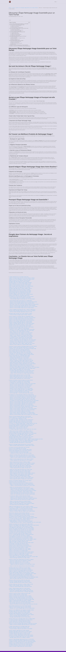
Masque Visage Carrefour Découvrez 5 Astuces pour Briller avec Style (22, 362)
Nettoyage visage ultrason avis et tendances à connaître (20, 637)
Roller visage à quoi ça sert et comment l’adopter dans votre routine (22, 343)
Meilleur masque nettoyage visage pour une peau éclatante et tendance (21, 572)
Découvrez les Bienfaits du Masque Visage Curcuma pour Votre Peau (21, 360)
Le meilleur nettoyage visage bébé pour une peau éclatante (19, 581)
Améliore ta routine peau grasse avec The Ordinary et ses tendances (22, 489)
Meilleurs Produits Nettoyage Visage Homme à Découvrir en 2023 (21, 311)
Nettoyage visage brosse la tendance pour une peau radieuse (19, 567)
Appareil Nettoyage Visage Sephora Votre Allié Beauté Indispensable (22, 578)
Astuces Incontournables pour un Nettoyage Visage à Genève (19, 355)
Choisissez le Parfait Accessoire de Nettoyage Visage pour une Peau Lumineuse (23, 346)
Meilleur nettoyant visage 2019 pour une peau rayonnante (19, 630)
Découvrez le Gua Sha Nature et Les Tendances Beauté (18, 550)
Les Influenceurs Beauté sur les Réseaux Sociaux (17, 27)
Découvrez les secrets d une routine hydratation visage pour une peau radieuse (23, 517)
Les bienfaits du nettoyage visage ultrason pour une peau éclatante (21, 636)
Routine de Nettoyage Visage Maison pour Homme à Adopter (20, 557)
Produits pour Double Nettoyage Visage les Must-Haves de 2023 (21, 586)
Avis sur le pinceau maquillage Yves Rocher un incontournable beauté (21, 534)
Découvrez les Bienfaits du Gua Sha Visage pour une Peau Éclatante (21, 380)
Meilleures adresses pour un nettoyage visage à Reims (18, 426)
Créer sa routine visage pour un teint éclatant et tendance (20, 476)
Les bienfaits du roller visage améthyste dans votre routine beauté (22, 330)
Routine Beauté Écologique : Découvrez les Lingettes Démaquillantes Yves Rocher (23, 440)
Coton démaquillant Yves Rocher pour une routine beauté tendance (20, 536)
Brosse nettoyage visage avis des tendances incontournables (20, 297)
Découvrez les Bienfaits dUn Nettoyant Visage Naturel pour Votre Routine (22, 640)
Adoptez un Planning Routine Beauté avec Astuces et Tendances (20, 600)
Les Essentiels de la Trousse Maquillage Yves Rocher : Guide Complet (21, 434)
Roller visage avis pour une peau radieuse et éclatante (19, 331)
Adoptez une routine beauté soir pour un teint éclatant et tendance (21, 506)
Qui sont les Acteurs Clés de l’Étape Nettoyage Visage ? (17, 24)
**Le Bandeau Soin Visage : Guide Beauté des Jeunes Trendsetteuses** (21, 419)
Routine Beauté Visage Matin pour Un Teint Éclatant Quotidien (20, 605)
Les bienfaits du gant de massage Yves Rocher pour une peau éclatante (21, 516)
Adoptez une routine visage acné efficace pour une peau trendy (21, 469)
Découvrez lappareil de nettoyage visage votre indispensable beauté (21, 316)
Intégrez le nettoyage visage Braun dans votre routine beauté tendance (21, 323)
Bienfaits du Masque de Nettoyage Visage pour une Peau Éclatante (20, 322)
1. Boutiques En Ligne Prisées (14, 32)
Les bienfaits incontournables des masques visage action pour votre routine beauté (24, 367)
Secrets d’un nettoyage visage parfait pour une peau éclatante (27, 7)
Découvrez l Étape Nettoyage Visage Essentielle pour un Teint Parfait (21, 639)
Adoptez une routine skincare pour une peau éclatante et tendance (20, 526)
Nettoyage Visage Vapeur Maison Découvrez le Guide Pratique (20, 442)
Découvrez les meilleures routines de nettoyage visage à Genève (20, 449)
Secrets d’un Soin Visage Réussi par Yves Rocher (17, 448)
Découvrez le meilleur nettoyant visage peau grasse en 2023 (19, 593)
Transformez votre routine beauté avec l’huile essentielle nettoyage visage (22, 348)
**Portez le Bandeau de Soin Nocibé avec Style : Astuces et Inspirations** (22, 309)
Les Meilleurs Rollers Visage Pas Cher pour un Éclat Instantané (21, 342)
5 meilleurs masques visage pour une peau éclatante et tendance (21, 361)
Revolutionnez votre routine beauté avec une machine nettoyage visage (21, 599)
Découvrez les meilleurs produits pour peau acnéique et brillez (20, 533)
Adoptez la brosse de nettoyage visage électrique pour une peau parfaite (23, 624)
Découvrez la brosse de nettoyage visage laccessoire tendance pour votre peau (23, 623)
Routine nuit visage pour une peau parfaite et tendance (19, 554)
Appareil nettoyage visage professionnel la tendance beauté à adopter (22, 445)
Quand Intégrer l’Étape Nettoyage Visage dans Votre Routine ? (18, 36)
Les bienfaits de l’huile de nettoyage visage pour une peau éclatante (21, 354)
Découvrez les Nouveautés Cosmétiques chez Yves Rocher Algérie (20, 480)
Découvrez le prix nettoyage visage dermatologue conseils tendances (22, 614)
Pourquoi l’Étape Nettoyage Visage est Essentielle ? (17, 40)
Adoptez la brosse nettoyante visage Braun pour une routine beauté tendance (23, 408)
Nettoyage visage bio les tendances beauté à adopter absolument (20, 282)
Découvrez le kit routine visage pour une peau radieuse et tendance (22, 464)
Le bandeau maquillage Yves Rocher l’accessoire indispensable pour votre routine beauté (25, 522)
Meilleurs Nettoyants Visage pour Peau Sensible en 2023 (19, 627)
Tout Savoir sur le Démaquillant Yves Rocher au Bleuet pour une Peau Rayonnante (23, 507)
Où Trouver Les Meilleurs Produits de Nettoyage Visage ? (17, 31)
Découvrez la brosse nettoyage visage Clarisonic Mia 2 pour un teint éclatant (23, 306)
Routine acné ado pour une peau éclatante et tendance (18, 547)
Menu (55, 1)
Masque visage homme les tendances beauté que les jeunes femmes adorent (22, 368)
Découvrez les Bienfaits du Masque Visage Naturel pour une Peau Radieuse (23, 363)
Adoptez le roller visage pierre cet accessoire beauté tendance (21, 335)
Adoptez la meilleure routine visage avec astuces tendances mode (21, 474)
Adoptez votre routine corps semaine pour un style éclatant (19, 287)
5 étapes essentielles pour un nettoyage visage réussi (18, 276)
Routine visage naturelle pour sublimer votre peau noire (20, 467)
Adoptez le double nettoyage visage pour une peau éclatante (19, 585)
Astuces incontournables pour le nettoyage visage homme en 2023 (20, 555)
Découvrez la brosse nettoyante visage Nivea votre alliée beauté (21, 407)
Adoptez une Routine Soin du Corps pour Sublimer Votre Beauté (20, 290)
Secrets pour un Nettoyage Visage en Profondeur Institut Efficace (21, 590)
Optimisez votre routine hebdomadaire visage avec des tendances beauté (21, 279)
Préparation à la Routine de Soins (15, 42)
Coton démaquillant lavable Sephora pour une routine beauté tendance (21, 527)
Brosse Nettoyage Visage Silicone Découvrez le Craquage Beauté (21, 300)
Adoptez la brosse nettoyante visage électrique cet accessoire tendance (22, 413)
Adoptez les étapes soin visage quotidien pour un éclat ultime (20, 571)
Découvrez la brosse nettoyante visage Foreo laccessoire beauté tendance (23, 401)
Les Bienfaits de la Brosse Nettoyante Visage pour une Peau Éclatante (21, 394)
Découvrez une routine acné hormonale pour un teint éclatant (20, 548)
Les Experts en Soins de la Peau (15, 26)
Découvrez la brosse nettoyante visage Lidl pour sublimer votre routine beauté (24, 414)
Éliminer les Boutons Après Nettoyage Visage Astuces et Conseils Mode (21, 347)
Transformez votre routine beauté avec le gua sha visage (20, 382)
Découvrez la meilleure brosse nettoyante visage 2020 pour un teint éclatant (23, 406)
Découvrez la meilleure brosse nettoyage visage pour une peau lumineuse (22, 305)
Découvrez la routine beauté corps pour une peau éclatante (19, 515)
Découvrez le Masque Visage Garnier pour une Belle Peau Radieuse (21, 377)
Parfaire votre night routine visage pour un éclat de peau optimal (21, 477)
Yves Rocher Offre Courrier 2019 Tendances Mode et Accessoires (20, 532)
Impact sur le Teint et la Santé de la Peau (16, 41)
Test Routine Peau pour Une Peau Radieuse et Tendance (19, 504)
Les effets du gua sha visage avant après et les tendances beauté (21, 389)
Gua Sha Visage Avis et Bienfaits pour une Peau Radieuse (20, 381)
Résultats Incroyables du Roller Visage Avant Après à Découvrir (21, 338)
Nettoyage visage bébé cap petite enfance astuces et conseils (21, 582)
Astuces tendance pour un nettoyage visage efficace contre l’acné (20, 417)
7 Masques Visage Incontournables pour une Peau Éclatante (19, 356)
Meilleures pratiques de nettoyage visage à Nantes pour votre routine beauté (22, 433)
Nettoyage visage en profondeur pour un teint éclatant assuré (20, 589)
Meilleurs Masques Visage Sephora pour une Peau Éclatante (20, 378)
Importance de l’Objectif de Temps (15, 39)
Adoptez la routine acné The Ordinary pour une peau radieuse (20, 549)
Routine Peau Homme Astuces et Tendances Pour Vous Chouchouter (21, 502)
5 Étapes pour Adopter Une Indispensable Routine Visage (19, 475)
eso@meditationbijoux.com (14, 16)
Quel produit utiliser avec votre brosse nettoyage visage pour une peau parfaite (24, 304)
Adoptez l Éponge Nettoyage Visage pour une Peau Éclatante (19, 588)
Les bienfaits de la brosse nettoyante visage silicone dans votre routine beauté (24, 400)
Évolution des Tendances (14, 38)
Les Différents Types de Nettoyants (15, 29)
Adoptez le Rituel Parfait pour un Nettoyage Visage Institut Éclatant (21, 601)
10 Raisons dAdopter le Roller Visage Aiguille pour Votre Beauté (21, 336)
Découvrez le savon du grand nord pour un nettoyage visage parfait (21, 591)
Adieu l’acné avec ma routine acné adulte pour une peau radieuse (20, 540)
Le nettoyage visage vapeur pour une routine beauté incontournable (21, 441)
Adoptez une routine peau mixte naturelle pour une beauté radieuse (22, 499)
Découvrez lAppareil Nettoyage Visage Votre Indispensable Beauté (20, 574)
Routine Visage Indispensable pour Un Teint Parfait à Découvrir (20, 450)
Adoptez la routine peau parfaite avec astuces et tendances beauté (21, 484)
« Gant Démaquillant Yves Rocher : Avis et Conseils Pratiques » (20, 435)
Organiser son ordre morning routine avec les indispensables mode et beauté (22, 573)
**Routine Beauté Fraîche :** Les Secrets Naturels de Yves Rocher (20, 508)
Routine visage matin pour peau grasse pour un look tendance (21, 460)
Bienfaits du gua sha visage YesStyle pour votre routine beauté (21, 388)
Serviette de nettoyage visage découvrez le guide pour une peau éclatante (22, 317)
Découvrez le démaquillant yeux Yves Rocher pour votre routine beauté (21, 529)
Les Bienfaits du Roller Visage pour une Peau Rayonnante (19, 328)
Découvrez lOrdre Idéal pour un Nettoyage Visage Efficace (19, 295)
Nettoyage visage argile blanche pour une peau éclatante (19, 281)
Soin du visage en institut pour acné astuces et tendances (19, 535)
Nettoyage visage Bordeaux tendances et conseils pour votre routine (21, 436)
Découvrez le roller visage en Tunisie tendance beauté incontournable (22, 329)
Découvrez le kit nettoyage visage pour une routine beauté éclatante (21, 642)
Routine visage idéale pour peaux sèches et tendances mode (20, 465)
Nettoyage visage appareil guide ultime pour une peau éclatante (20, 631)
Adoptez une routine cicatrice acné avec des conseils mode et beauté (21, 542)
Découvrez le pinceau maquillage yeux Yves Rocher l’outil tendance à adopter (22, 539)
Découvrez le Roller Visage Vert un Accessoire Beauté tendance (21, 344)
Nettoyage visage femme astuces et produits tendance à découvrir (20, 288)
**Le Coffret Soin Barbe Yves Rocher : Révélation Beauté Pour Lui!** (21, 518)
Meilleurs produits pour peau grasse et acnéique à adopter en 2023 (21, 584)
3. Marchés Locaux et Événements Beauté (16, 34)
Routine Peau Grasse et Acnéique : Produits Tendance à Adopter (22, 491)
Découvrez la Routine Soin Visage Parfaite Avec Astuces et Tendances (21, 559)
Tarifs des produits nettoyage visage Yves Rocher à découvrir (21, 314)
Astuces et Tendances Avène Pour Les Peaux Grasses (18, 594)
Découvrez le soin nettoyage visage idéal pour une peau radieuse (20, 321)
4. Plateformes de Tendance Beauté (15, 35)
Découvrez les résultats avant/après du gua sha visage (19, 391)
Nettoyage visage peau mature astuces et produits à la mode (19, 632)
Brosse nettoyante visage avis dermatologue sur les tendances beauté (22, 412)
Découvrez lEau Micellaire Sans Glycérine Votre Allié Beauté (20, 622)
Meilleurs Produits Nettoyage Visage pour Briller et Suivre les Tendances (22, 310)
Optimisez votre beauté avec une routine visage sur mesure (20, 470)
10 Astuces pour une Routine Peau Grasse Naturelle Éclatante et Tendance (23, 490)
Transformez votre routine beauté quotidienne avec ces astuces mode (21, 598)
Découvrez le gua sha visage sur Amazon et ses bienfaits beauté (21, 384)
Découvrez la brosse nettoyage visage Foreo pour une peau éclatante (22, 307)
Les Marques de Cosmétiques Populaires (16, 25)
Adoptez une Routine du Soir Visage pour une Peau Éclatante (19, 280)
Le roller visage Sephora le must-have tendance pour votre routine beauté (23, 339)
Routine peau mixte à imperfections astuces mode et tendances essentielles (24, 498)
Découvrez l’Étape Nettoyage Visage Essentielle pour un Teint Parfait (19, 23)
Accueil (10, 7)
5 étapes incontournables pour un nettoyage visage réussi (19, 626)
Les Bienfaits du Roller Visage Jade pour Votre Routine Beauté (21, 337)
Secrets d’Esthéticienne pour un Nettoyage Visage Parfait (19, 349)
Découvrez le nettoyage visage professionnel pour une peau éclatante (21, 444)
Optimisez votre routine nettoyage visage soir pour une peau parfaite (22, 608)
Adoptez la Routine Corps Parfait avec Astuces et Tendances (19, 289)
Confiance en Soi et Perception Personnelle (16, 43)
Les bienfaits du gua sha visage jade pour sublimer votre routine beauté (23, 383)
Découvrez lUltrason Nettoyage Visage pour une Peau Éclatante (20, 416)
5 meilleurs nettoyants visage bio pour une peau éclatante (19, 612)
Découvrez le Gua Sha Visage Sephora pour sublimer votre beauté (21, 390)
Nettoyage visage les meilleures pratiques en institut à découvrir (21, 324)
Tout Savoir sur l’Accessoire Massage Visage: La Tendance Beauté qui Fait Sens (23, 423)
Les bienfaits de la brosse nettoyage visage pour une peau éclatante (21, 296)
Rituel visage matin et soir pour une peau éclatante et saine (20, 283)
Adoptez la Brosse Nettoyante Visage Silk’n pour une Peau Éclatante (22, 405)
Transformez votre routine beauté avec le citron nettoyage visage (20, 353)
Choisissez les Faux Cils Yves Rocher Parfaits (17, 481)
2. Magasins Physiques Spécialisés (15, 33)
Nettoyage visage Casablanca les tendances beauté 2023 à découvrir (21, 425)
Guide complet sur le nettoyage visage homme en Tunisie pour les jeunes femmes (24, 556)
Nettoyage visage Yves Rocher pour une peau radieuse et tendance (20, 313)
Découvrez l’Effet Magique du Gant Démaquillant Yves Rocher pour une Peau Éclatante (24, 525)
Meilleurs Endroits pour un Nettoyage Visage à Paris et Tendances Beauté (22, 618)
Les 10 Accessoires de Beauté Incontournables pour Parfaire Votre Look (21, 424)
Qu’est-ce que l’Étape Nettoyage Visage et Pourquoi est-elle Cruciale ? (19, 28)
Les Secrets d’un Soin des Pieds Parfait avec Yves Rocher (19, 447)
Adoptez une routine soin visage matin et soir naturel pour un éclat (23, 564)
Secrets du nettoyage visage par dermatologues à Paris (19, 615)
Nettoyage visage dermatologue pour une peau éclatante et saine (20, 613)
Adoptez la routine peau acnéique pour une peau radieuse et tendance (22, 503)
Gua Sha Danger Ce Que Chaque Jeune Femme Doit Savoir (18, 543)
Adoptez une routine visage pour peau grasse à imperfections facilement (23, 457)
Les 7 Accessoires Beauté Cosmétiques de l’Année (17, 418)
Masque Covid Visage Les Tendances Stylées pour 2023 (18, 541)
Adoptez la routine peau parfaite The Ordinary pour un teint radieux (23, 485)
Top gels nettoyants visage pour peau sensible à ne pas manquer (21, 628)
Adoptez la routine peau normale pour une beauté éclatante (20, 501)
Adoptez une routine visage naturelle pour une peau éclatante (21, 466)
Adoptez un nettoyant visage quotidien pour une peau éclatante (20, 646)
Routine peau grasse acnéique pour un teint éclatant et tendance (22, 488)
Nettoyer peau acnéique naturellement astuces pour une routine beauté (21, 528)
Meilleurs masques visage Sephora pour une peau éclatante (20, 369)
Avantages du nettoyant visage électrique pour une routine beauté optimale (22, 641)
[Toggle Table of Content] (29, 22)
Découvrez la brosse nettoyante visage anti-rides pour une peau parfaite (23, 399)
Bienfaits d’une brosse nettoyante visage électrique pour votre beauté (22, 398)
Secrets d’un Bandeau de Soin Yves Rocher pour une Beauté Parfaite (21, 294)
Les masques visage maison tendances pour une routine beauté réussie (22, 370)
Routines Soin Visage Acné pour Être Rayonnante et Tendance (20, 560)
